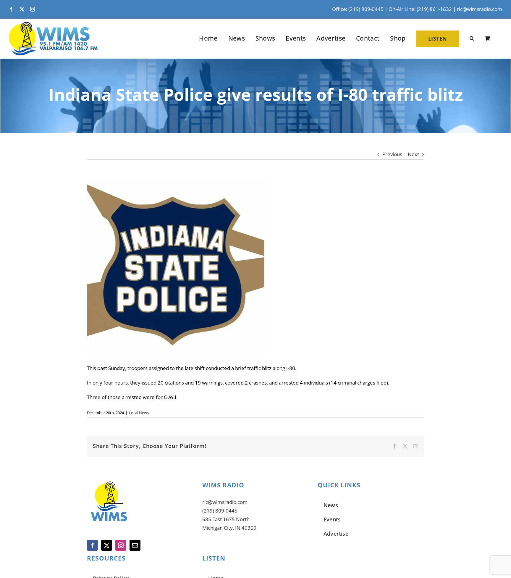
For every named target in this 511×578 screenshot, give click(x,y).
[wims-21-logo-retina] (53, 24)
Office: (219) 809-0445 (358, 9)
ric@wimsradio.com (479, 9)
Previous (392, 154)
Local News (139, 412)
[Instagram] (120, 545)
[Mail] (135, 545)
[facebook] (11, 9)
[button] (472, 38)
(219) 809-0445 (219, 510)
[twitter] (22, 9)
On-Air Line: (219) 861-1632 (420, 9)
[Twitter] (106, 545)
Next (413, 154)
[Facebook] (92, 545)
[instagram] (32, 9)
